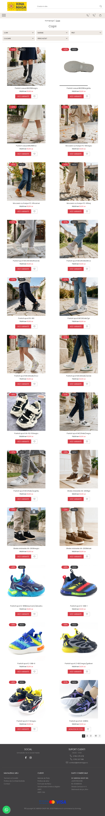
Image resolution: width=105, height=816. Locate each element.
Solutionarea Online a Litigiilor (49, 787)
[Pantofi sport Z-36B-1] (79, 584)
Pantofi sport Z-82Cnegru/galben (79, 663)
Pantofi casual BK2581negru (26, 88)
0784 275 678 (78, 756)
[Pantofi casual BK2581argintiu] (79, 66)
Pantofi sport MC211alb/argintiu (26, 491)
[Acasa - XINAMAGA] (17, 6)
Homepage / (50, 21)
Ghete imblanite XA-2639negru (26, 548)
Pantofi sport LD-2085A (78, 721)
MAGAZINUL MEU (11, 773)
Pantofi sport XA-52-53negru (26, 433)
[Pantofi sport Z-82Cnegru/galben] (79, 642)
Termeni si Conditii (11, 778)
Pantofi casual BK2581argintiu (79, 88)
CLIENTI (41, 773)
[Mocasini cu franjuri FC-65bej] (79, 181)
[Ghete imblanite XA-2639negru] (26, 526)
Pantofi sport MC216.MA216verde (26, 261)
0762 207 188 (78, 759)
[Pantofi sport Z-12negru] (26, 699)
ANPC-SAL (41, 792)
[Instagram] (30, 757)
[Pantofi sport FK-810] (26, 296)
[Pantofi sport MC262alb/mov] (26, 354)
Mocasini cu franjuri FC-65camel (26, 203)
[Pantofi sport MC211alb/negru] (79, 411)
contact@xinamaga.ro (78, 762)
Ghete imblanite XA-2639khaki (78, 548)
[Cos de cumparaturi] (100, 15)
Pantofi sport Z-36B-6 (26, 663)
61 (96, 736)
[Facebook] (26, 757)
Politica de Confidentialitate (14, 781)
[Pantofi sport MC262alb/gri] (79, 296)
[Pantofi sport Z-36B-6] (26, 642)
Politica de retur (43, 781)
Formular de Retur (44, 784)
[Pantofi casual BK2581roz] (26, 124)
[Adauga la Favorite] (34, 96)
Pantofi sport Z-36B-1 (78, 606)
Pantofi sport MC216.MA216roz (79, 261)
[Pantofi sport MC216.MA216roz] (79, 239)
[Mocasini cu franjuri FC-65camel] (26, 181)
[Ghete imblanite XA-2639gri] (79, 469)
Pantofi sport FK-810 (26, 318)
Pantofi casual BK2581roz (26, 146)
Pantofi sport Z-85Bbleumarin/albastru (26, 606)
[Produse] (4, 16)
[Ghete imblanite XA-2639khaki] (79, 526)
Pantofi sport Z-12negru (26, 721)
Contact (7, 784)
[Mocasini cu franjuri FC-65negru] (79, 124)
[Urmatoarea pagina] (99, 736)
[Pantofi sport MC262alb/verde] (79, 354)
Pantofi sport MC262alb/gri (79, 318)
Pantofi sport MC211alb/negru (79, 433)
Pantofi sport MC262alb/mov (26, 376)
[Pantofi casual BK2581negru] (26, 66)
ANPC (40, 789)
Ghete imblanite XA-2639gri (78, 491)
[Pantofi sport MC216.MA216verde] (26, 239)
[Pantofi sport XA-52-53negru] (26, 411)
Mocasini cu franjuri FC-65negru (79, 146)
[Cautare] (100, 6)
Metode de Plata (44, 778)
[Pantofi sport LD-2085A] (79, 699)
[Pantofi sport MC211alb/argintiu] (26, 469)
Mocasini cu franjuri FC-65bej (79, 203)
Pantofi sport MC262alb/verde (78, 376)
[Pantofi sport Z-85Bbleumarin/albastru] (26, 584)
